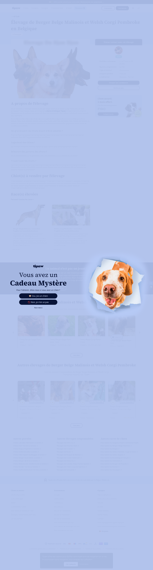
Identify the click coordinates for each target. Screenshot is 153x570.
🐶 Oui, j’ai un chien (38, 295)
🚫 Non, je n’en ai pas (38, 302)
